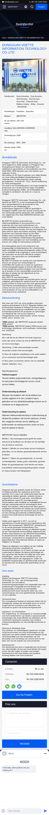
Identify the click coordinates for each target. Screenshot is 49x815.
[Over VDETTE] (24, 76)
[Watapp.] (13, 686)
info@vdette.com (12, 2)
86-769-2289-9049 (39, 2)
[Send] (45, 811)
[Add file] (3, 811)
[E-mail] (19, 686)
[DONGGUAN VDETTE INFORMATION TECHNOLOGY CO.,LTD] (13, 7)
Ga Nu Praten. (24, 694)
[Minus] (45, 753)
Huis (4, 38)
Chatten (41, 7)
